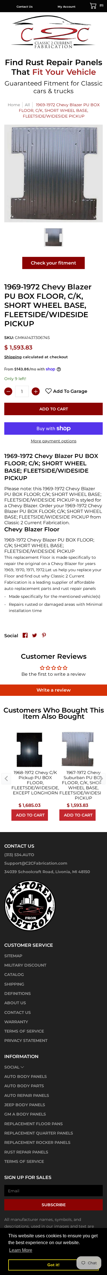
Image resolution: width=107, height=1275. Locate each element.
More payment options (53, 441)
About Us (15, 1002)
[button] (97, 5)
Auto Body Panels (25, 1076)
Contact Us (25, 6)
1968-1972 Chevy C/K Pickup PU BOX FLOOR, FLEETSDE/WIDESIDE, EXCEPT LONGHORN (35, 783)
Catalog (14, 974)
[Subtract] (8, 391)
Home (14, 104)
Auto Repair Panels (26, 1095)
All (27, 104)
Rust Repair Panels (26, 1152)
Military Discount (25, 965)
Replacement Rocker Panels (37, 1142)
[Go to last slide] (6, 778)
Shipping (13, 357)
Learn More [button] (20, 1250)
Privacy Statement (25, 1040)
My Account (66, 6)
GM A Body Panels (25, 1114)
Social (11, 1067)
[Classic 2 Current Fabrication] (53, 31)
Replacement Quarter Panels (38, 1133)
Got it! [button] (53, 1265)
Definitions (17, 993)
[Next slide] (101, 778)
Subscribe (54, 1204)
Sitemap (13, 955)
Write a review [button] (54, 690)
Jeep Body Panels (24, 1104)
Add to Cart (53, 409)
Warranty (16, 1021)
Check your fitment (53, 263)
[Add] (36, 391)
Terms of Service (24, 1031)
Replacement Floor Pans (33, 1123)
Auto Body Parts (24, 1085)
